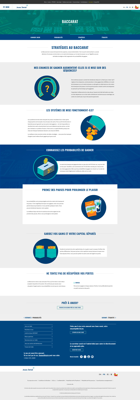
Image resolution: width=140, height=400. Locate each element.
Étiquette (105, 37)
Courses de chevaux (76, 2)
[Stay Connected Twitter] (85, 356)
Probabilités (58, 37)
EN (124, 7)
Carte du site (70, 384)
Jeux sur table (28, 326)
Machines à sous (29, 329)
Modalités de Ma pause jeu (88, 381)
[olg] (137, 7)
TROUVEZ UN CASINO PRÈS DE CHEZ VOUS (71, 307)
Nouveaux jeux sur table (31, 340)
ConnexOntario (44, 355)
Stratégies (81, 37)
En (100, 374)
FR (127, 7)
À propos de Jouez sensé (78, 332)
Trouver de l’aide (29, 347)
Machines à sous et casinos (67, 2)
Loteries (49, 2)
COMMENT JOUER (35, 37)
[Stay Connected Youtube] (88, 356)
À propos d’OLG (96, 2)
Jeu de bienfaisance (84, 2)
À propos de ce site (32, 380)
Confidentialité (61, 381)
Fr (104, 374)
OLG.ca (45, 2)
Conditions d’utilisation (44, 380)
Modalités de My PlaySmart (73, 381)
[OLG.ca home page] (116, 374)
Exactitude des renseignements (104, 380)
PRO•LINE (53, 2)
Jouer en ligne (59, 2)
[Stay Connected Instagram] (92, 356)
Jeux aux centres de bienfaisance (33, 343)
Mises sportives (29, 336)
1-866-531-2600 (29, 358)
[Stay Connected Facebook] (81, 356)
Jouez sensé (91, 2)
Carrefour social (76, 350)
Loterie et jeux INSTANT (31, 333)
